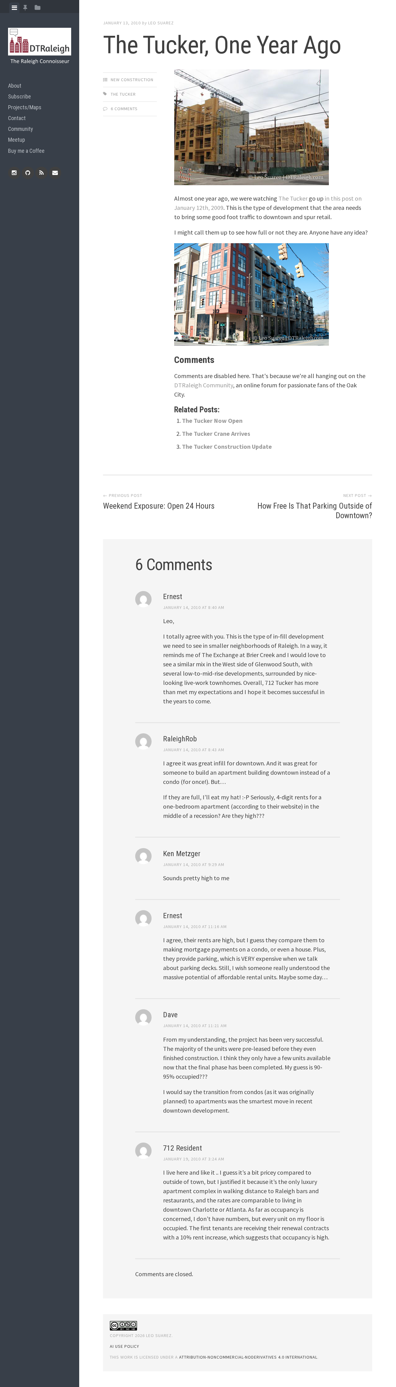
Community (20, 129)
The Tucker (123, 94)
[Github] (28, 173)
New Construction (132, 79)
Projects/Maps (24, 107)
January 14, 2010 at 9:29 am (193, 864)
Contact (17, 118)
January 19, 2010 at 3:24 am (193, 1159)
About (14, 85)
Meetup (16, 139)
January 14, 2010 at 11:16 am (195, 926)
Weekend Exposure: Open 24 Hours (159, 505)
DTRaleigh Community (203, 385)
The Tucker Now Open (212, 420)
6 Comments (124, 108)
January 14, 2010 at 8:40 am (193, 607)
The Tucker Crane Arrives (216, 433)
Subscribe (19, 96)
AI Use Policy (124, 1346)
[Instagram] (14, 173)
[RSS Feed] (41, 173)
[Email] (55, 173)
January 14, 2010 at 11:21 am (195, 1025)
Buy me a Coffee (26, 151)
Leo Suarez (161, 23)
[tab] (14, 7)
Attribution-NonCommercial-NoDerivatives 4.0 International (248, 1357)
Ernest (172, 596)
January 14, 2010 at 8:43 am (193, 749)
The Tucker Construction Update (227, 446)
